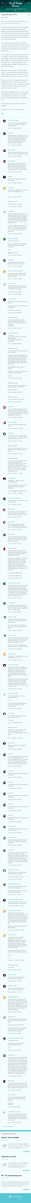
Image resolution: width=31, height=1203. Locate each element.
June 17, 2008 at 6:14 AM (14, 183)
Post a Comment (7, 1126)
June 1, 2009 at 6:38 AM (14, 1033)
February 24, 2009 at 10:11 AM (16, 960)
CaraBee (10, 837)
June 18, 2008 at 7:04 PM (14, 845)
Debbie (10, 509)
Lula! (9, 211)
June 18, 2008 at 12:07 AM (15, 660)
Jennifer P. (11, 617)
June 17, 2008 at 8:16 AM (14, 328)
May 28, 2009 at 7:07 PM (14, 970)
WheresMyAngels (12, 884)
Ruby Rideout (11, 693)
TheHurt (10, 935)
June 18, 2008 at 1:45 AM (14, 688)
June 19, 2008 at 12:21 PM (15, 865)
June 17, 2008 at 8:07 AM (14, 294)
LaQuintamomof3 (13, 498)
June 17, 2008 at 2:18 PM (14, 517)
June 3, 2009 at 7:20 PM (14, 1050)
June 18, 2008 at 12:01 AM (15, 630)
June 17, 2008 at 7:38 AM (14, 255)
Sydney (10, 743)
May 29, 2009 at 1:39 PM (14, 981)
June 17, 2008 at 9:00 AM (14, 343)
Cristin (9, 850)
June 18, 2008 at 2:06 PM (14, 766)
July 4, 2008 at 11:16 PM (14, 894)
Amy (9, 133)
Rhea (9, 406)
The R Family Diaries (15, 4)
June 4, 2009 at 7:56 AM (14, 1076)
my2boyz (10, 826)
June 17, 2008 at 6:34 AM (14, 206)
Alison (9, 534)
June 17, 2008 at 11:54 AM (15, 493)
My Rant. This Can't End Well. (10, 1138)
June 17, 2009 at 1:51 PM (14, 1122)
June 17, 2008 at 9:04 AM (14, 378)
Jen (9, 260)
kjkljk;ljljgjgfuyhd (12, 997)
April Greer (11, 974)
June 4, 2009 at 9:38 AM (14, 1090)
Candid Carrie (11, 120)
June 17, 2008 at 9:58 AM (14, 402)
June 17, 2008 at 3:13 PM (14, 543)
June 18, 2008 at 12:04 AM (15, 649)
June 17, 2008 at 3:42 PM (14, 578)
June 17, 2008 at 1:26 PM (14, 504)
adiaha (9, 1081)
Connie (10, 603)
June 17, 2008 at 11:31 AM (15, 453)
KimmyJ (10, 150)
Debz (9, 187)
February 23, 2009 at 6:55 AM (15, 906)
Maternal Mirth (12, 870)
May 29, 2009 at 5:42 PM (14, 1012)
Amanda (10, 1095)
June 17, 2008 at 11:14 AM (15, 428)
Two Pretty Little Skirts (14, 1038)
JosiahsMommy (12, 1111)
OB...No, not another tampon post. (11, 1176)
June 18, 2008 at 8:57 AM (14, 722)
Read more (26, 1151)
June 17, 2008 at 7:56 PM (14, 612)
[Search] (29, 3)
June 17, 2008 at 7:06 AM (14, 234)
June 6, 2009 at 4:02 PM (14, 1107)
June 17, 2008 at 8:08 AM (14, 312)
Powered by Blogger (16, 1196)
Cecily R (10, 283)
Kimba (9, 713)
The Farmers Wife (13, 910)
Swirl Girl (10, 478)
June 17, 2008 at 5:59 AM (14, 156)
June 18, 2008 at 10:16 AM (15, 738)
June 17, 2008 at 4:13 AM (14, 128)
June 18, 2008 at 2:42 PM (14, 832)
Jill (8, 176)
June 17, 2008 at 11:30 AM (15, 441)
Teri (9, 754)
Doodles (10, 1055)
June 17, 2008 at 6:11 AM (14, 172)
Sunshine (10, 299)
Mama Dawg (11, 238)
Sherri (9, 433)
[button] (29, 15)
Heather (10, 161)
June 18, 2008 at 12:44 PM (15, 749)
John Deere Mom (12, 583)
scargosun (11, 422)
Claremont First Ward (14, 271)
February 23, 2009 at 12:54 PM (16, 930)
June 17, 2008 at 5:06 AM (14, 145)
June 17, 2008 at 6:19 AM (14, 197)
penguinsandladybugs (14, 899)
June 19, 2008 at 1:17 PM (14, 879)
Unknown (10, 653)
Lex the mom (11, 665)
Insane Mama (11, 333)
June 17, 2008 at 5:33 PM (14, 598)
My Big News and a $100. (8, 1157)
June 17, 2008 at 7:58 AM (14, 279)
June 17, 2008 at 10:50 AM (15, 417)
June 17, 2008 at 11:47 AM (15, 473)
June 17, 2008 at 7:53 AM (14, 266)
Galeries (19, 1199)
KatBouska (11, 548)
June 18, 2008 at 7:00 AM (14, 708)
